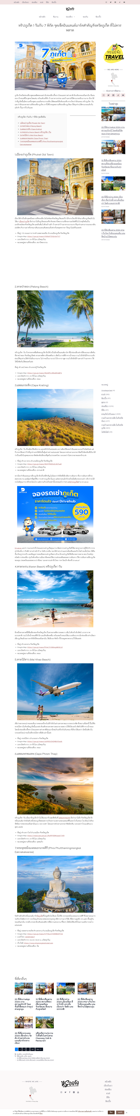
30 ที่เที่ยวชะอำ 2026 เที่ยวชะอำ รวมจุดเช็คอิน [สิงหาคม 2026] (35, 1060)
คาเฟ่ (41, 2)
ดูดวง (103, 402)
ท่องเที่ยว (34, 2)
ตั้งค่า (41, 1113)
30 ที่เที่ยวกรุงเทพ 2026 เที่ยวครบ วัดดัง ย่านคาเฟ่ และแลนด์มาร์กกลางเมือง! (23, 1038)
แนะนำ (30, 1056)
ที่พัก (47, 2)
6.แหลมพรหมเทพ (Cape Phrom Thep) (34, 138)
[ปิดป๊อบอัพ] (126, 1112)
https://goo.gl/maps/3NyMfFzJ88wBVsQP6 (44, 373)
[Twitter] (65, 1092)
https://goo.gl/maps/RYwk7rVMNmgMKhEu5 (45, 647)
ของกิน (85, 17)
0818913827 (30, 937)
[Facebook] (69, 1092)
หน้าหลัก (16, 2)
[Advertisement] (84, 130)
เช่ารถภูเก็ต (74, 482)
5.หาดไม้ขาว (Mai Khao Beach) (31, 135)
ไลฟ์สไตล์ (105, 432)
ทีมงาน (55, 17)
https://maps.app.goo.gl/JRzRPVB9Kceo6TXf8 (45, 835)
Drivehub (18, 548)
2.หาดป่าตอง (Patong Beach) (31, 126)
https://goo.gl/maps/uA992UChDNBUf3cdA (44, 741)
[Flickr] (74, 1092)
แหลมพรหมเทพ (64, 818)
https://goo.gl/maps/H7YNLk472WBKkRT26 (45, 934)
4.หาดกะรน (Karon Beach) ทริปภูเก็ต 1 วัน (35, 132)
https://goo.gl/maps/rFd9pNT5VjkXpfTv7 (43, 236)
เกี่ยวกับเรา (25, 2)
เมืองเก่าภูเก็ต (24, 221)
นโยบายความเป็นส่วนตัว (85, 1111)
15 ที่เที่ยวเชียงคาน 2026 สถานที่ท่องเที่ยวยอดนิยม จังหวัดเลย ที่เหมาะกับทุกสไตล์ (44, 1004)
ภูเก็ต (25, 1056)
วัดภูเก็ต (40, 916)
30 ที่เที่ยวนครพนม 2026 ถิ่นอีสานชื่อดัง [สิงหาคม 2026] (33, 1058)
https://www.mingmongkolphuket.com (38, 943)
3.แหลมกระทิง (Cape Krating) (31, 129)
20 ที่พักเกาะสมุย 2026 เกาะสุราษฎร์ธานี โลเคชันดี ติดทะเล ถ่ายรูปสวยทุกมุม (24, 1004)
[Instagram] (61, 1092)
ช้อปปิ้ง (54, 2)
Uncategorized (106, 390)
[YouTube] (78, 1092)
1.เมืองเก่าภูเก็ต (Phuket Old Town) (32, 123)
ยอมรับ (120, 1112)
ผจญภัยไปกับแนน (28, 1054)
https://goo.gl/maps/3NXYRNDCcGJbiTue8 (44, 464)
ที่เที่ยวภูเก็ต (20, 1056)
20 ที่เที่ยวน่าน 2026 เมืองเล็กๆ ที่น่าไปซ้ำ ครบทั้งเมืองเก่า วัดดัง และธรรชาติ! (65, 1004)
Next (38, 1049)
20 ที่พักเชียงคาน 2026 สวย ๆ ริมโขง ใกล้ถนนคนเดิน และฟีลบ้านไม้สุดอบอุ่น (86, 1003)
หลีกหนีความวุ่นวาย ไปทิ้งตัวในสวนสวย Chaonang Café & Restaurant (44, 1037)
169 (33, 1049)
